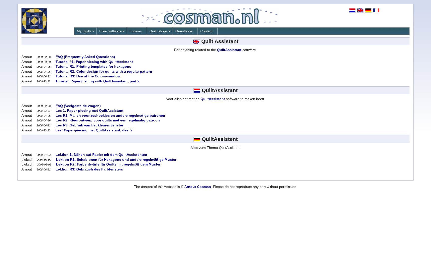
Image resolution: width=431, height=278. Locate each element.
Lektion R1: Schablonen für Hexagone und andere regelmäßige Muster (115, 160)
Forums (135, 31)
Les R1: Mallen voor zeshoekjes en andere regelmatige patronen (110, 115)
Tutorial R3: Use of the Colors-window (87, 76)
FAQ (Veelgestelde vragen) (78, 106)
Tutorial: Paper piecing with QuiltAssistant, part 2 (96, 81)
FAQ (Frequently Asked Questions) (85, 57)
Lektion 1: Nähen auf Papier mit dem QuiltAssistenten (101, 155)
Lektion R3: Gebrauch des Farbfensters (89, 169)
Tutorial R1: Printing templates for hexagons (93, 66)
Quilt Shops (158, 31)
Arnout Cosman (197, 187)
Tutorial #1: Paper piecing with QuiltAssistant (94, 62)
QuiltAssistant (229, 50)
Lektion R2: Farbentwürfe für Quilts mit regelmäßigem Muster (107, 164)
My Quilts (84, 31)
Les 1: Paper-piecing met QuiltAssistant (89, 110)
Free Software (110, 31)
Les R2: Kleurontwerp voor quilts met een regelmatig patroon (107, 120)
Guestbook (184, 31)
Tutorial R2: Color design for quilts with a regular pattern (103, 71)
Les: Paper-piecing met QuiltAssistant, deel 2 (93, 130)
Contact (206, 31)
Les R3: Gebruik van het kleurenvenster (89, 125)
